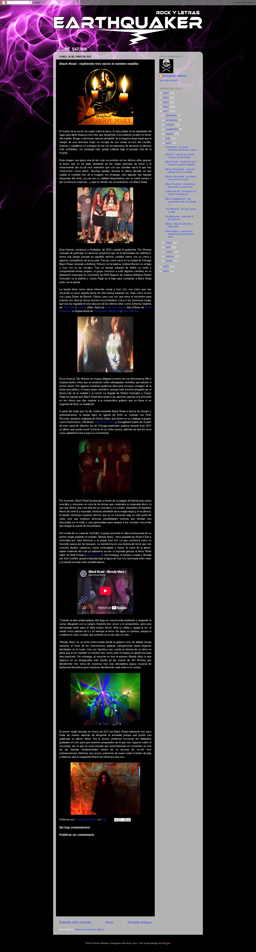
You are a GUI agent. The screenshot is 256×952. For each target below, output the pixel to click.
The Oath (69, 307)
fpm (135, 943)
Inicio (109, 922)
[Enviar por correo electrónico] (116, 820)
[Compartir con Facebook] (125, 820)
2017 (166, 111)
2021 (166, 93)
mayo (169, 242)
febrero (170, 256)
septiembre (172, 129)
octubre (170, 124)
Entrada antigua (140, 922)
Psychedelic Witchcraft (107, 311)
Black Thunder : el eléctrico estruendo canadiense (180, 185)
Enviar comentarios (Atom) (89, 929)
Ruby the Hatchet (115, 307)
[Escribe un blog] (119, 820)
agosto (170, 133)
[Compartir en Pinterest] (129, 820)
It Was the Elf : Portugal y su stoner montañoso (180, 192)
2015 (166, 271)
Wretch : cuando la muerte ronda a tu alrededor (180, 156)
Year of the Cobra (104, 422)
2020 (166, 97)
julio (168, 138)
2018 (166, 107)
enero (169, 261)
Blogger (166, 943)
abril (168, 247)
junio (169, 143)
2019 (166, 102)
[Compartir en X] (122, 820)
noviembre (172, 120)
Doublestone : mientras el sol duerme (179, 218)
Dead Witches (131, 311)
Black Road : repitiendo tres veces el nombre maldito (180, 163)
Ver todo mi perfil (168, 80)
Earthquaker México (175, 76)
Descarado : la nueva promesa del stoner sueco (181, 148)
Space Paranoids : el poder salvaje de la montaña (180, 170)
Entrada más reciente (75, 922)
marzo (170, 251)
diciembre (171, 115)
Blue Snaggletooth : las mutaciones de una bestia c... (180, 202)
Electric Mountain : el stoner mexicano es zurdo (180, 178)
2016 (166, 266)
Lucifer (81, 307)
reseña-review (94, 555)
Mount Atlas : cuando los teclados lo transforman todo (179, 234)
